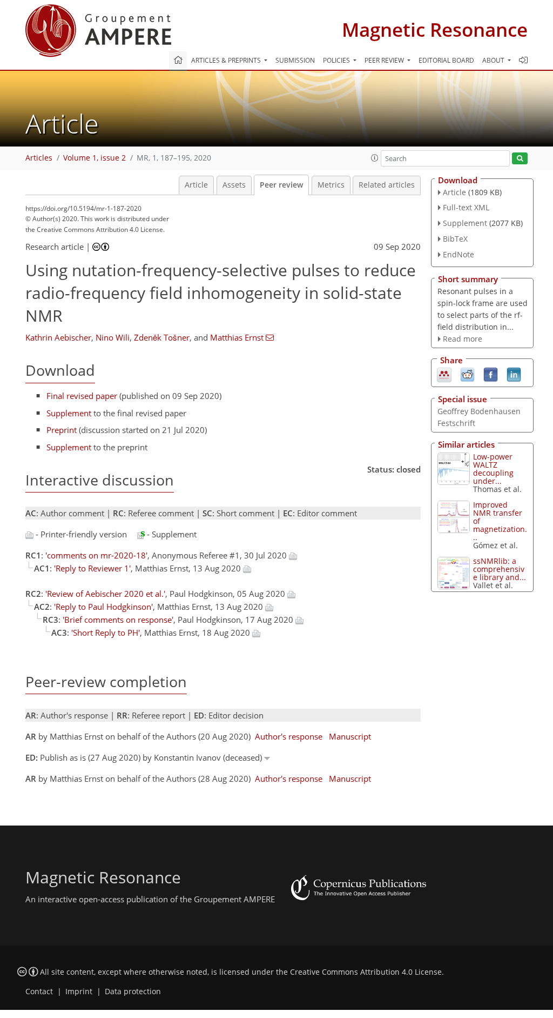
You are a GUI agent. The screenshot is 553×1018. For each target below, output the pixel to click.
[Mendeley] (444, 374)
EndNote (458, 254)
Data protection (133, 991)
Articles (38, 158)
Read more (462, 339)
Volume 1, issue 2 (94, 158)
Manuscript (350, 736)
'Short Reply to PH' (105, 632)
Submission (295, 60)
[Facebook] (490, 374)
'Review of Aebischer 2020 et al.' (105, 593)
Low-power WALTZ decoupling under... (493, 468)
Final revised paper (81, 395)
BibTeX (455, 239)
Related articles (387, 185)
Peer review (281, 185)
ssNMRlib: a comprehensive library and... (499, 569)
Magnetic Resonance (435, 29)
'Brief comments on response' (118, 619)
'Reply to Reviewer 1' (92, 568)
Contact (39, 991)
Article (196, 185)
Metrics (331, 185)
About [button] (494, 60)
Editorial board (446, 60)
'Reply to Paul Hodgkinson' (103, 606)
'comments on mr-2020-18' (96, 555)
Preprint (61, 429)
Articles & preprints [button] (226, 60)
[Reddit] (467, 374)
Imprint (78, 991)
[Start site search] (520, 158)
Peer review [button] (385, 60)
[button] (375, 158)
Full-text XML (466, 207)
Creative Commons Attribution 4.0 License (366, 972)
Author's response (288, 736)
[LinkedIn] (514, 374)
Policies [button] (337, 60)
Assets (234, 185)
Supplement (68, 413)
